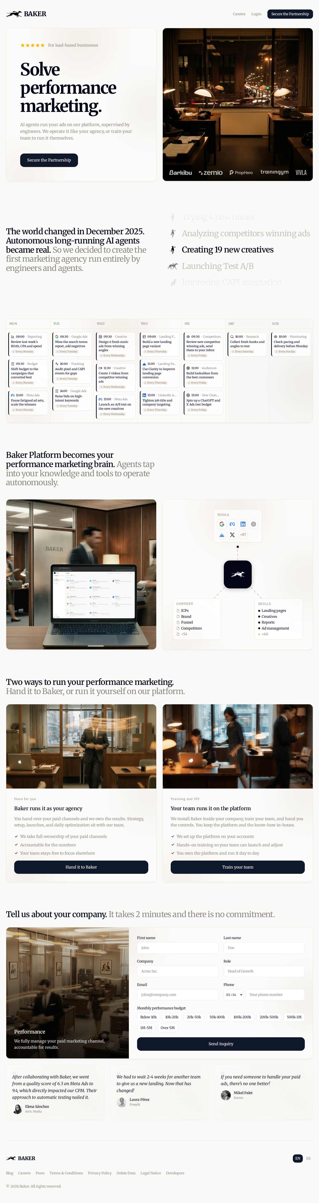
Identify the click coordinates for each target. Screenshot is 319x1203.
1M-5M (146, 1028)
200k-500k (269, 1017)
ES (308, 1158)
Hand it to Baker (81, 866)
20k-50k (194, 1017)
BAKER (35, 14)
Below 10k (148, 1017)
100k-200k (242, 1017)
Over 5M (168, 1028)
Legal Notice (151, 1173)
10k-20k (171, 1017)
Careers (239, 14)
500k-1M (294, 1017)
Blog (9, 1173)
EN (297, 1158)
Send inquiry (221, 1043)
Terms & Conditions (66, 1173)
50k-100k (217, 1017)
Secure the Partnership (290, 14)
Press (40, 1173)
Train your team (237, 866)
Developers (175, 1173)
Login (256, 14)
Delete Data (126, 1173)
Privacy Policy (100, 1173)
